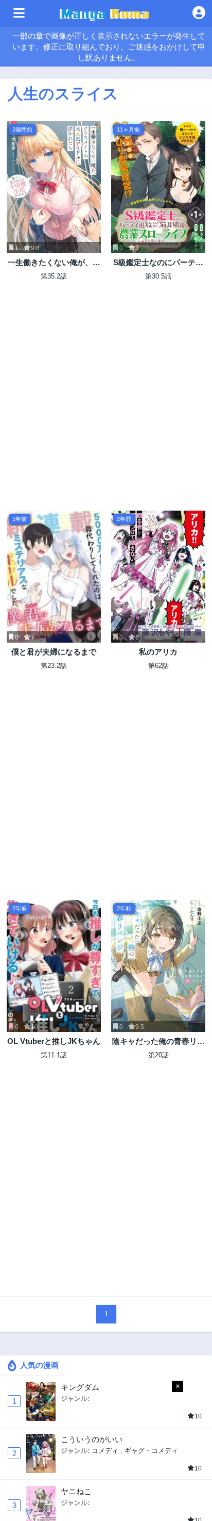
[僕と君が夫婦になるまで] (54, 577)
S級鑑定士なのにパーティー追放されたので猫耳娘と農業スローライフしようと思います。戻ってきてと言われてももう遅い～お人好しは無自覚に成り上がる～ (158, 263)
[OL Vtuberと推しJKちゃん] (54, 966)
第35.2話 (54, 276)
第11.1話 (54, 1055)
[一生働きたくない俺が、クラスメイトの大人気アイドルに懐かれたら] (54, 187)
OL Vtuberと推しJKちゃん (53, 1041)
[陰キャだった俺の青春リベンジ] (158, 966)
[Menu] (19, 13)
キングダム (80, 1387)
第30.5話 (158, 276)
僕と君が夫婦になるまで (53, 651)
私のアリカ (158, 651)
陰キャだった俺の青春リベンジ (158, 1041)
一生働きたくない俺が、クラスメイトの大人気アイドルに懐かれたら (54, 263)
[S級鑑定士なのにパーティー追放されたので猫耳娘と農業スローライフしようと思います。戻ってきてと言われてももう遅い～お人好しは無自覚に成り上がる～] (158, 187)
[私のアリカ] (158, 577)
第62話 (158, 665)
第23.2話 (54, 665)
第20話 (158, 1055)
